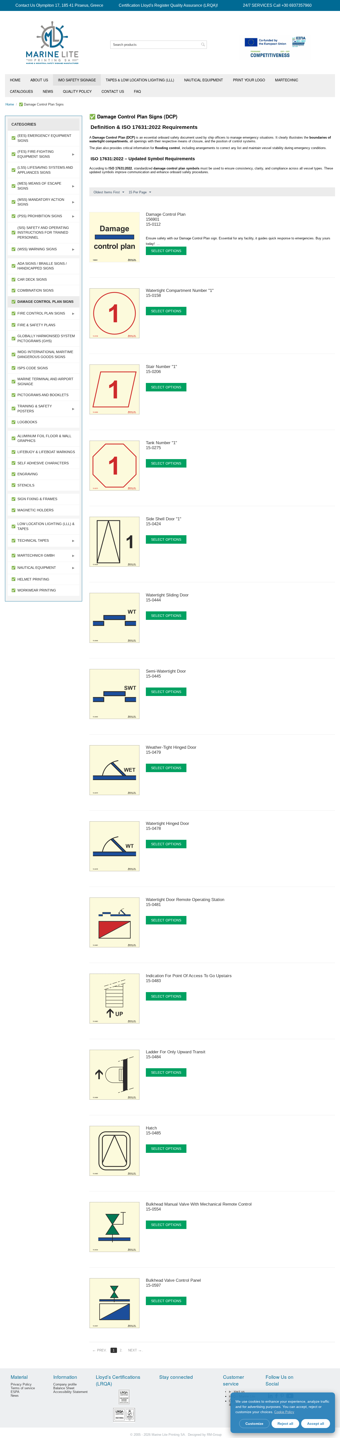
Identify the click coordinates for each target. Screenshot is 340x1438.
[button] (73, 154)
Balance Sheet (63, 1388)
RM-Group (214, 1435)
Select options (166, 251)
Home (15, 79)
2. (121, 1350)
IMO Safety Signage (77, 79)
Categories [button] (23, 124)
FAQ (137, 91)
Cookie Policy (284, 1412)
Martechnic (286, 79)
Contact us (113, 91)
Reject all (285, 1424)
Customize (254, 1424)
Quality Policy (77, 91)
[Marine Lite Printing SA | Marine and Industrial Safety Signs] (52, 42)
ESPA (15, 1392)
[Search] (203, 45)
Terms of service (23, 1388)
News (48, 91)
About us (39, 79)
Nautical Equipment (203, 79)
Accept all (315, 1424)
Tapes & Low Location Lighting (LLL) (140, 79)
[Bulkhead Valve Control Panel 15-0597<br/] (240, 1292)
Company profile (65, 1384)
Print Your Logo (249, 79)
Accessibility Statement (70, 1392)
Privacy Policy (21, 1384)
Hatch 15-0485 (153, 1130)
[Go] (230, 1391)
